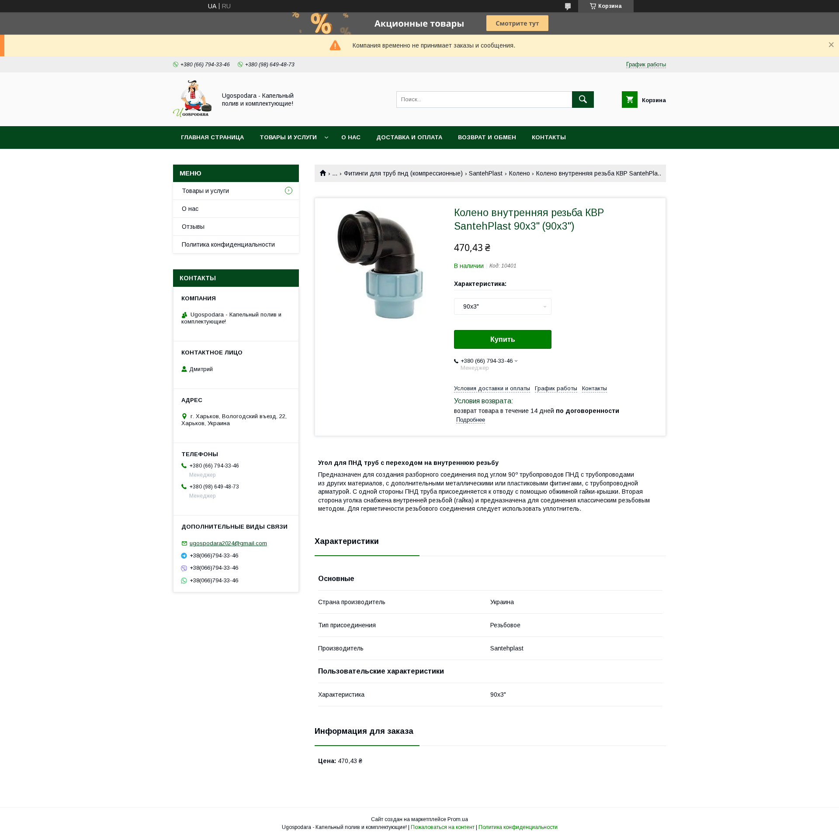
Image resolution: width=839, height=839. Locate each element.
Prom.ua (457, 819)
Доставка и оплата (409, 137)
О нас (351, 137)
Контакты (549, 137)
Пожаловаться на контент (443, 827)
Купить (502, 339)
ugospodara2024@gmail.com (228, 543)
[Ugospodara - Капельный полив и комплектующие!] (192, 114)
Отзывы (193, 226)
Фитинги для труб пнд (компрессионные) (403, 173)
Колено (519, 173)
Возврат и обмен (487, 137)
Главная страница (212, 137)
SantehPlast (486, 173)
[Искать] (583, 99)
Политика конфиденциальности (228, 244)
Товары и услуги (288, 137)
